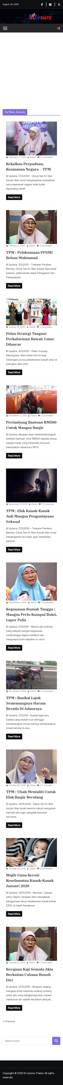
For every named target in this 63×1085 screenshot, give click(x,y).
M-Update (29, 1073)
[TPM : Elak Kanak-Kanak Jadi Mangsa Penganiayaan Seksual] (31, 485)
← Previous (9, 1021)
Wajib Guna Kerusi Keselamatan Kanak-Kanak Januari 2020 (30, 880)
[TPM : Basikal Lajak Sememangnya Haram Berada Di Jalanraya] (31, 675)
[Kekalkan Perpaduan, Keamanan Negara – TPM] (31, 139)
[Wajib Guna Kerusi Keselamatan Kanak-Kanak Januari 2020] (31, 852)
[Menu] (5, 28)
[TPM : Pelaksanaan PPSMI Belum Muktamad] (31, 227)
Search (56, 1041)
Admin (33, 157)
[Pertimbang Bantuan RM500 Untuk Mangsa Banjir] (31, 399)
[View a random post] (58, 28)
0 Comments (46, 157)
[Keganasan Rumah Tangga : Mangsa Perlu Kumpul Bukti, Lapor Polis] (31, 581)
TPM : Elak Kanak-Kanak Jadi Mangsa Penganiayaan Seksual (30, 516)
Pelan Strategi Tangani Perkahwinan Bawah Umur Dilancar (30, 339)
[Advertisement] (31, 65)
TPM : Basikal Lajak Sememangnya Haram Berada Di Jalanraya (26, 703)
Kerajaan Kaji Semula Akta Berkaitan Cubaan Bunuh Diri (29, 974)
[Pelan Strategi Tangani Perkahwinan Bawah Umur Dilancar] (31, 312)
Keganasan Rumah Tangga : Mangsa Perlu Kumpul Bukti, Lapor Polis (31, 614)
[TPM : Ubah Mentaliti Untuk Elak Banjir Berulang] (31, 766)
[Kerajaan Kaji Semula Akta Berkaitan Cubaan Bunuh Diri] (31, 944)
